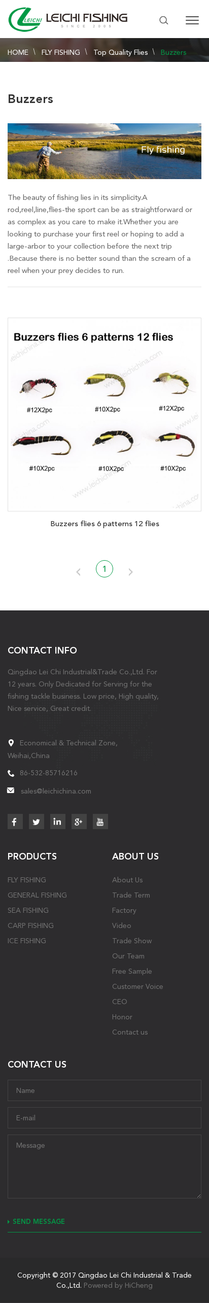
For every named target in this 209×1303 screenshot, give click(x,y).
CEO (119, 1002)
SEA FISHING (28, 910)
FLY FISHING (61, 52)
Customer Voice (137, 986)
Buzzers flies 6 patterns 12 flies (104, 523)
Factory (124, 910)
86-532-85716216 (49, 773)
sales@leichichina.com (56, 791)
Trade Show (132, 941)
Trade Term (131, 895)
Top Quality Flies (120, 52)
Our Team (128, 956)
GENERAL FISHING (37, 895)
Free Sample (132, 971)
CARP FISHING (31, 925)
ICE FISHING (27, 941)
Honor (122, 1017)
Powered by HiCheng (118, 1285)
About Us (127, 880)
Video (121, 925)
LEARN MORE (104, 412)
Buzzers (173, 52)
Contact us (130, 1032)
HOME (18, 52)
